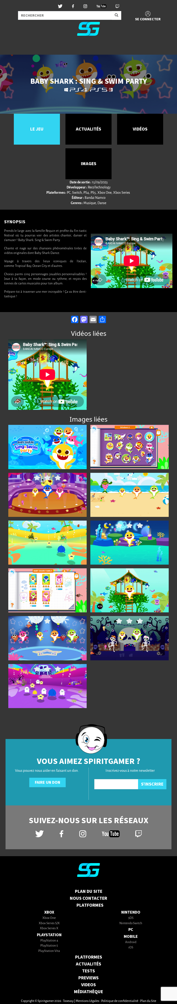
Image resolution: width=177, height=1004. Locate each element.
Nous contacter (88, 898)
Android (130, 942)
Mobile (131, 936)
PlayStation (49, 935)
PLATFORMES (88, 957)
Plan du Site (88, 891)
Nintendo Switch (130, 923)
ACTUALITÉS (88, 964)
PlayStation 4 (49, 940)
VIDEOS (88, 985)
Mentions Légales (87, 1001)
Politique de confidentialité (119, 1001)
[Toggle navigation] (9, 47)
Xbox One (49, 918)
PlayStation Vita (49, 951)
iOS (130, 947)
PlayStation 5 (49, 945)
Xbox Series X (49, 928)
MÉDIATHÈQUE (88, 992)
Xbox (49, 912)
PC (130, 929)
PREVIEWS (88, 978)
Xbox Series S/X (49, 923)
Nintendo (130, 912)
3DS (130, 918)
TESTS (88, 971)
